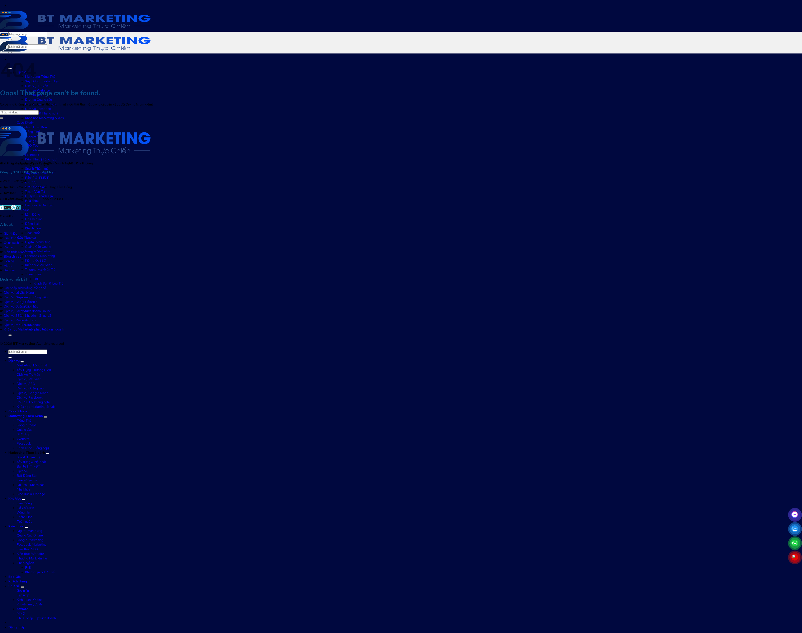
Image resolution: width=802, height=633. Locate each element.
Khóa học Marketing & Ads (44, 118)
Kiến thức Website (38, 265)
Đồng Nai (32, 223)
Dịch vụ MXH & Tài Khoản (22, 325)
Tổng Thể (24, 420)
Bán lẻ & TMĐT (37, 177)
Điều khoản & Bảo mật (20, 238)
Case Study (25, 122)
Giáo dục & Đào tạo (39, 205)
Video (8, 265)
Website (23, 439)
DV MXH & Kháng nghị (41, 113)
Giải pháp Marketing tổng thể (25, 288)
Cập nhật (31, 306)
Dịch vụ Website (16, 320)
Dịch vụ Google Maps (19, 302)
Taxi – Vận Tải (27, 480)
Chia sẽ (14, 586)
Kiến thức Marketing (18, 252)
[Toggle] (22, 361)
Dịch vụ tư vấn (14, 292)
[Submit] (10, 39)
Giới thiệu (10, 233)
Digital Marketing (38, 242)
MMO (21, 613)
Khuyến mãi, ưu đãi (38, 315)
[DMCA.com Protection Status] (10, 209)
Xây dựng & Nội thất (31, 462)
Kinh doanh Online (38, 311)
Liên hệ (9, 261)
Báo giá (9, 270)
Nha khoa (23, 489)
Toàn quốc (32, 233)
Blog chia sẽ (13, 256)
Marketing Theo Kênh (25, 416)
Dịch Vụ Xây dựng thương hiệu (26, 297)
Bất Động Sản (27, 475)
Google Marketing (38, 251)
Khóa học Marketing (18, 329)
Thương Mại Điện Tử (40, 269)
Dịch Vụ (22, 471)
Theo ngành (33, 274)
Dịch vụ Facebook (38, 109)
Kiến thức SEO (35, 260)
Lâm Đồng (32, 214)
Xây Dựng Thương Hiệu (42, 81)
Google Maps (27, 425)
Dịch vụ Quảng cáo (38, 99)
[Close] (10, 335)
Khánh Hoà (33, 228)
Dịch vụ (9, 247)
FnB (36, 279)
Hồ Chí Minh (33, 219)
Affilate (31, 320)
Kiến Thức (16, 526)
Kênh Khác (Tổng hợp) (41, 159)
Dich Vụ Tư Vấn (36, 86)
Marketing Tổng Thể (40, 76)
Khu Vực (23, 210)
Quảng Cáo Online (38, 246)
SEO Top (23, 434)
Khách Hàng (25, 292)
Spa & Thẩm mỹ (36, 168)
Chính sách (11, 242)
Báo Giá (14, 577)
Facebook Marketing (40, 256)
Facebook (24, 443)
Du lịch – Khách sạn (39, 196)
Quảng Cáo (25, 429)
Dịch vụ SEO (13, 315)
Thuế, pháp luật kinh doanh (44, 329)
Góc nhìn (23, 590)
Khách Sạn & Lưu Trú (48, 283)
